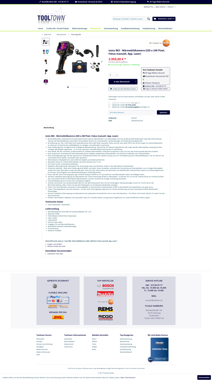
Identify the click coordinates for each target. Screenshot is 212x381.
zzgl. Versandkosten (121, 62)
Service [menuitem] (170, 7)
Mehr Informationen (127, 377)
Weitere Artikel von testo (56, 246)
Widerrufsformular (43, 352)
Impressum (68, 347)
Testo (94, 344)
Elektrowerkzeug (126, 339)
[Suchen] (148, 19)
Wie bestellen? (69, 341)
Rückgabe (40, 347)
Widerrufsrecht (42, 349)
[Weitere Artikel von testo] (159, 43)
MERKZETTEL (148, 7)
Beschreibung (49, 128)
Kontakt (39, 341)
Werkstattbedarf (126, 352)
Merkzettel (40, 339)
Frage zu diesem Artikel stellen (156, 89)
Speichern (163, 112)
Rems (94, 349)
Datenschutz (69, 344)
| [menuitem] (149, 7)
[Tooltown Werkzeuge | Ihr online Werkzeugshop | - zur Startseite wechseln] (52, 16)
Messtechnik (124, 341)
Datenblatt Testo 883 (55, 254)
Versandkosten (101, 368)
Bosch (94, 339)
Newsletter (68, 339)
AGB (38, 355)
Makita (94, 341)
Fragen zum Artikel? (54, 244)
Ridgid (94, 347)
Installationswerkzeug (128, 347)
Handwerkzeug (125, 349)
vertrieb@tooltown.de (154, 300)
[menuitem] (161, 7)
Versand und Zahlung (44, 344)
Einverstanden (204, 377)
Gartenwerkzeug (126, 344)
